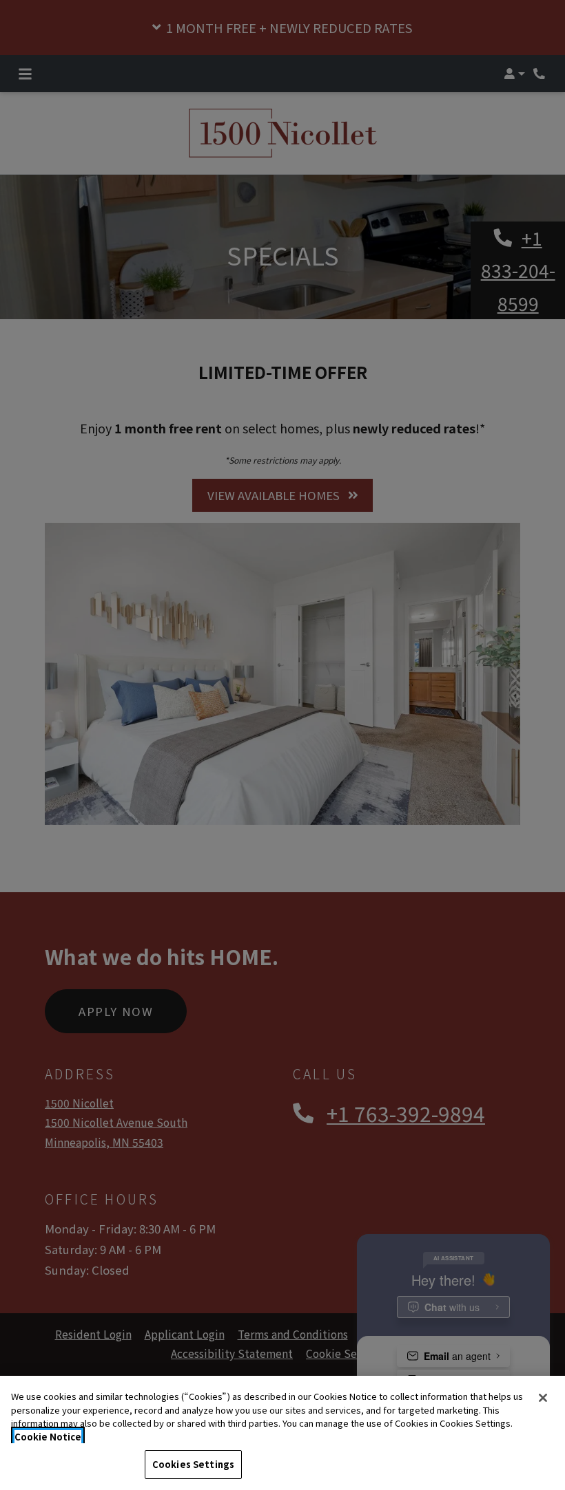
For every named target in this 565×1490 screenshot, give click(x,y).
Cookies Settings (193, 1464)
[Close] (543, 1398)
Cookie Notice (47, 1436)
